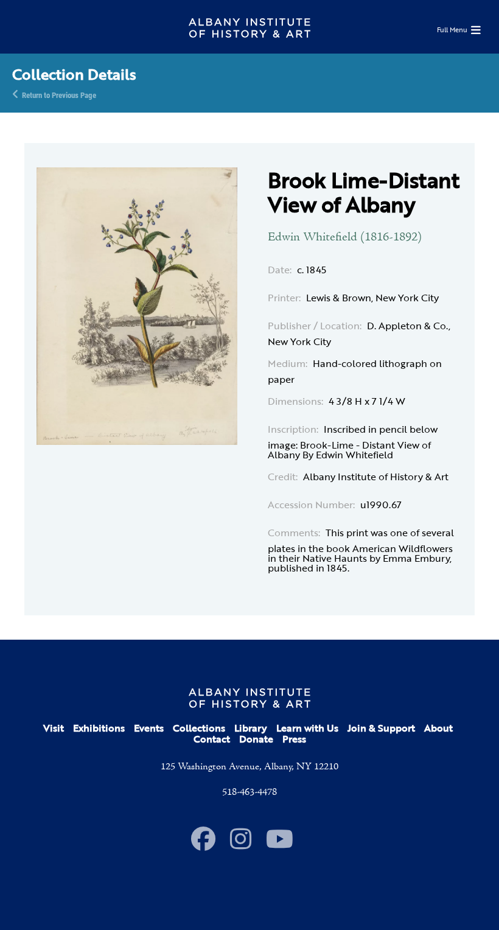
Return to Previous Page (59, 94)
